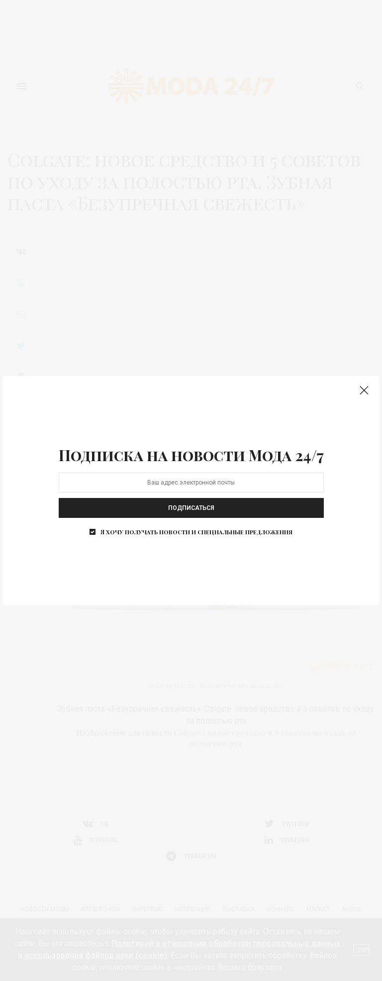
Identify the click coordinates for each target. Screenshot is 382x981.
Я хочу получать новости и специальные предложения (196, 532)
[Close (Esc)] (364, 391)
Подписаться (191, 507)
